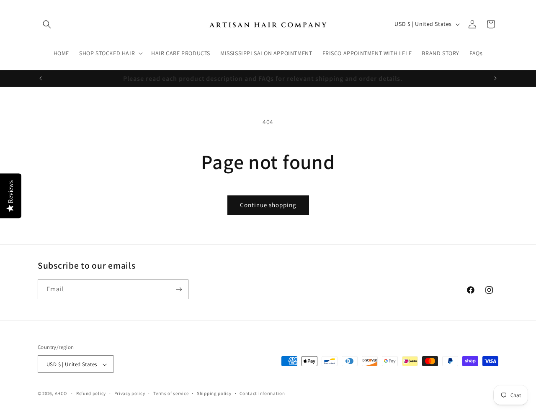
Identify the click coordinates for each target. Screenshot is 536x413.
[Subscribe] (179, 289)
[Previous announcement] (40, 78)
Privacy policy (129, 393)
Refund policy (91, 393)
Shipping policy (214, 393)
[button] (47, 24)
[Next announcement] (495, 78)
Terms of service (170, 393)
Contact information (262, 393)
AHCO (61, 394)
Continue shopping (268, 205)
